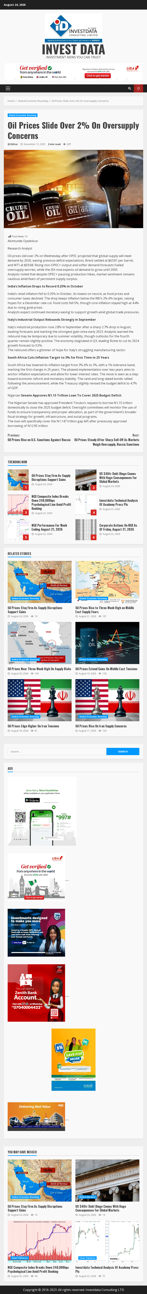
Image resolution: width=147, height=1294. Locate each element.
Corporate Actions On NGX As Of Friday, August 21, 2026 (85, 529)
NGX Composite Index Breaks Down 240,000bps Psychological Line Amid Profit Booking (18, 504)
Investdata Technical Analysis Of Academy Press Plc (85, 504)
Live (138, 88)
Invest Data (73, 48)
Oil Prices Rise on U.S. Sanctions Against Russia (39, 437)
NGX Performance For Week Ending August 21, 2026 (18, 529)
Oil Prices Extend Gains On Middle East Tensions (107, 643)
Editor (14, 144)
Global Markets (87, 1197)
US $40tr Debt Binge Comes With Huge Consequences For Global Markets (85, 479)
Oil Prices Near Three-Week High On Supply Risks (40, 643)
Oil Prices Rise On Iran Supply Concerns (107, 700)
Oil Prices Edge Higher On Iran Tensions (40, 700)
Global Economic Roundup (22, 115)
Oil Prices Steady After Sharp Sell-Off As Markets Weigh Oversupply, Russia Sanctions (106, 440)
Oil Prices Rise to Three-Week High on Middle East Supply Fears (107, 582)
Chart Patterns (20, 1258)
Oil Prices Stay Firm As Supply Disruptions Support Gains (18, 479)
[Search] (129, 88)
